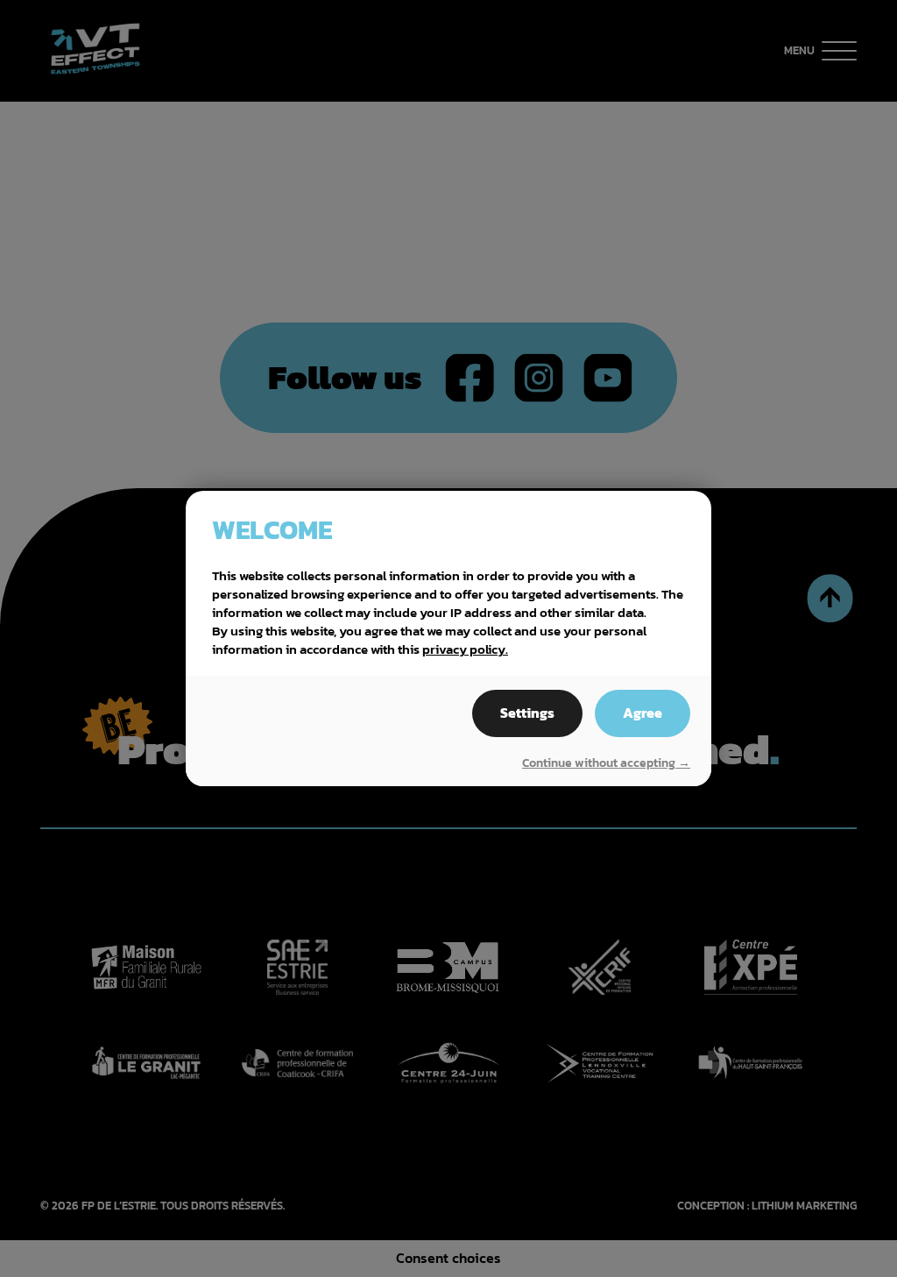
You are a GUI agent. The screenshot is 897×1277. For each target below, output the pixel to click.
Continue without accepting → (606, 763)
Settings (527, 713)
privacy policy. (465, 649)
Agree (642, 713)
